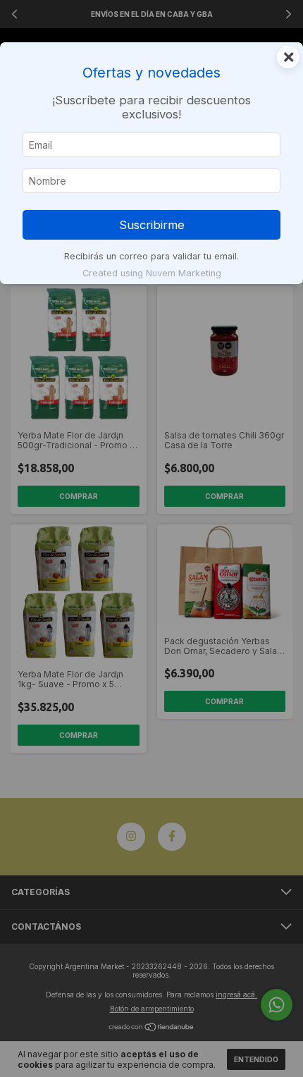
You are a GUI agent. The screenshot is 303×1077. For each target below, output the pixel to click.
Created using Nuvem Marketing (151, 273)
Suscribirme (152, 225)
